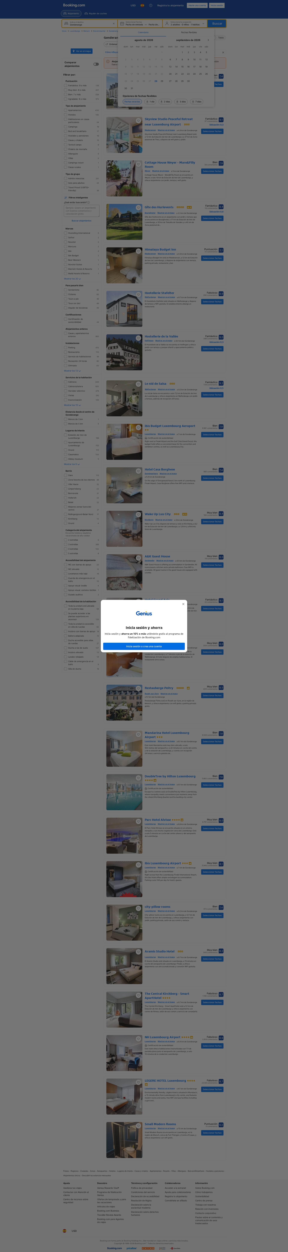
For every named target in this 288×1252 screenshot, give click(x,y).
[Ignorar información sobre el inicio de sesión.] (183, 604)
